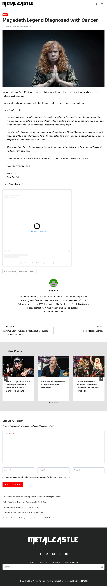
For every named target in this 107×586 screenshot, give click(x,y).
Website (77, 470)
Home (31, 563)
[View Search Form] (96, 4)
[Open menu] (102, 4)
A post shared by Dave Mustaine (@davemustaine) (37, 263)
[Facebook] (40, 554)
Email (42, 470)
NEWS (5, 15)
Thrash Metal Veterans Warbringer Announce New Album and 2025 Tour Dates (30, 518)
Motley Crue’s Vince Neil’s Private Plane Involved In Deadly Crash (25, 502)
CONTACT (56, 563)
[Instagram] (53, 554)
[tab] (49, 402)
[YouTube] (66, 554)
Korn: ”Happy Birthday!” (93, 328)
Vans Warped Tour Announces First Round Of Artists (21, 507)
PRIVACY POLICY (71, 563)
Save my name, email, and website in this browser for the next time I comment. (38, 477)
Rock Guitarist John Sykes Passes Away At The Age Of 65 (23, 512)
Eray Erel (8, 26)
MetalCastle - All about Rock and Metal (70, 580)
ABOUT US (43, 563)
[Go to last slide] (6, 378)
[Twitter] (47, 554)
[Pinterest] (60, 554)
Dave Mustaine (10, 271)
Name (7, 470)
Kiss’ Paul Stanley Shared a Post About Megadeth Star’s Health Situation (25, 330)
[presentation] (18, 366)
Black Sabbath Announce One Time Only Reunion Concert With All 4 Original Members (32, 497)
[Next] (101, 378)
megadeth (23, 271)
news (32, 271)
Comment (9, 433)
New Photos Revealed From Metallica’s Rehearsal (53, 384)
